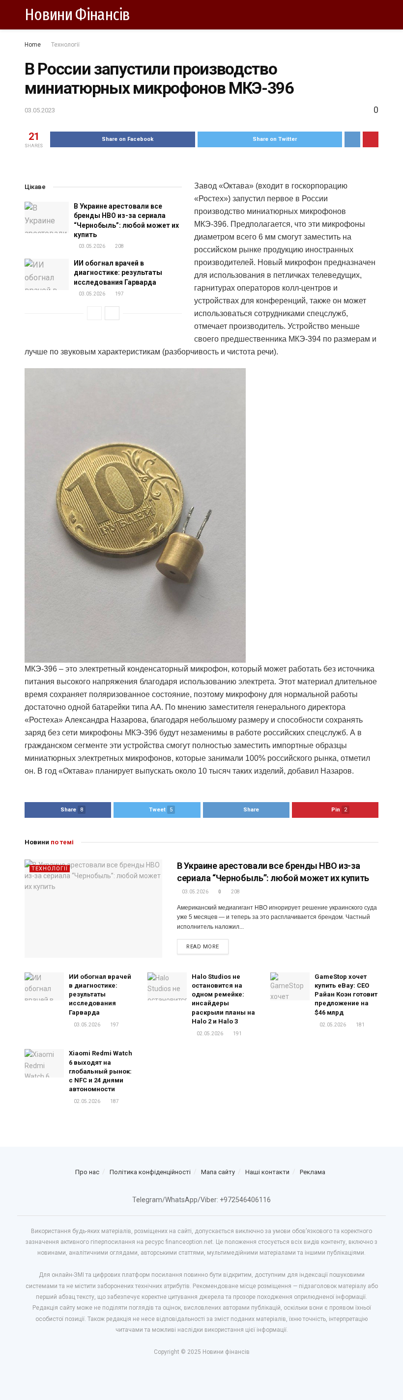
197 (119, 293)
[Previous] (94, 313)
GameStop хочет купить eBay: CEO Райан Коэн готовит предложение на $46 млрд (346, 994)
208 (119, 246)
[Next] (112, 313)
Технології (65, 44)
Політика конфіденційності (150, 1172)
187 (114, 1101)
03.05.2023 (40, 110)
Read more (202, 946)
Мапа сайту (218, 1172)
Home (33, 44)
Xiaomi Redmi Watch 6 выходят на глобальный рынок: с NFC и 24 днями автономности (100, 1071)
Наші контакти (267, 1172)
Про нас (87, 1172)
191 (237, 1033)
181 (360, 1024)
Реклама (312, 1172)
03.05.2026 (91, 246)
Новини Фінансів (77, 14)
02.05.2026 (209, 1033)
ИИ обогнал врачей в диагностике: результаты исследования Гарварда (118, 272)
